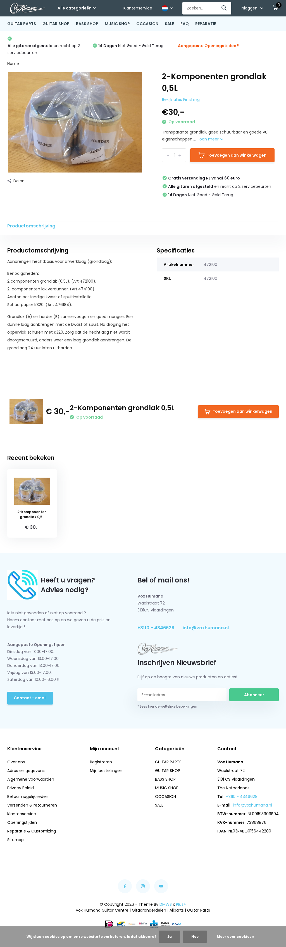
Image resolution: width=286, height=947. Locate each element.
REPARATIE (205, 23)
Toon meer (208, 139)
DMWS (165, 904)
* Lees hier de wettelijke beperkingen (167, 706)
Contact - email (30, 698)
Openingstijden (22, 822)
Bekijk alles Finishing (181, 99)
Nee (195, 936)
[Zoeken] (224, 8)
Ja (169, 936)
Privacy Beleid (20, 788)
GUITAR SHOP (56, 23)
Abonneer (254, 695)
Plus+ (181, 904)
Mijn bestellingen (106, 770)
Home (13, 63)
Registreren (101, 762)
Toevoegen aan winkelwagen (236, 155)
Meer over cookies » (235, 936)
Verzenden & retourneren (32, 805)
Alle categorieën (75, 8)
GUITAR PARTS (21, 23)
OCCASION (147, 23)
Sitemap (15, 839)
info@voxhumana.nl (206, 628)
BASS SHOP (87, 23)
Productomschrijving (31, 226)
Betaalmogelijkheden (27, 796)
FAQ (184, 23)
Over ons (16, 762)
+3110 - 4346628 (155, 628)
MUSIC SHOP (117, 23)
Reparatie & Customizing (31, 831)
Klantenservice (137, 8)
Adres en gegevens (26, 770)
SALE (169, 23)
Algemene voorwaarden (30, 779)
